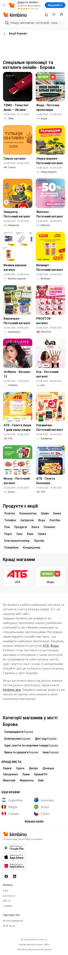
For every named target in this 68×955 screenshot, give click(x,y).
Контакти (9, 895)
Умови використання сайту (34, 944)
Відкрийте (55, 5)
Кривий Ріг (41, 774)
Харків (7, 768)
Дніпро (33, 768)
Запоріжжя (10, 774)
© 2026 (34, 939)
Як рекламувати (13, 920)
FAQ (5, 890)
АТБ (46, 646)
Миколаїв (9, 780)
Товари (7, 906)
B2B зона (9, 925)
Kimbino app (12, 690)
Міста (6, 900)
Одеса (20, 768)
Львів (26, 774)
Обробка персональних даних (34, 949)
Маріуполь (27, 780)
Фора (54, 646)
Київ (40, 780)
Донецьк (48, 768)
